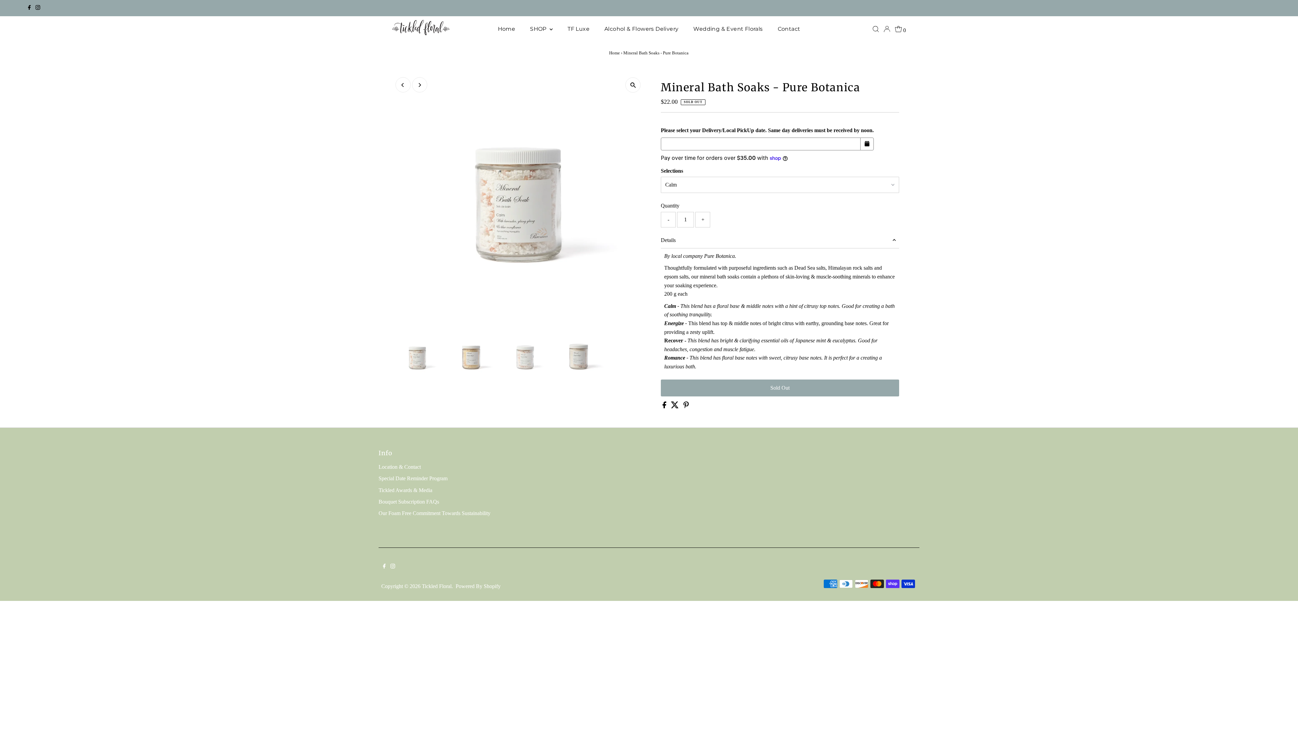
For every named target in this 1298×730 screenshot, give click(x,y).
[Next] (419, 85)
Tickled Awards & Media (405, 490)
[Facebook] (29, 8)
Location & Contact (400, 467)
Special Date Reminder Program (413, 478)
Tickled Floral (437, 586)
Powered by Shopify (478, 586)
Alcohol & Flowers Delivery (641, 29)
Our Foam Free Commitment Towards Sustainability (434, 513)
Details (668, 240)
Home (506, 29)
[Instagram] (38, 8)
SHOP (539, 29)
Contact (789, 29)
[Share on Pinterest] (686, 406)
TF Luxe (579, 29)
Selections (672, 171)
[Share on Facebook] (665, 406)
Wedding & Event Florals (728, 29)
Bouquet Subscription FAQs (409, 502)
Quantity (670, 206)
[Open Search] (876, 29)
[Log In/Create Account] (887, 29)
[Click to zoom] (633, 85)
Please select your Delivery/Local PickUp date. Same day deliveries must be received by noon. (767, 130)
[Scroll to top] (1284, 716)
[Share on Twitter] (675, 406)
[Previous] (403, 85)
